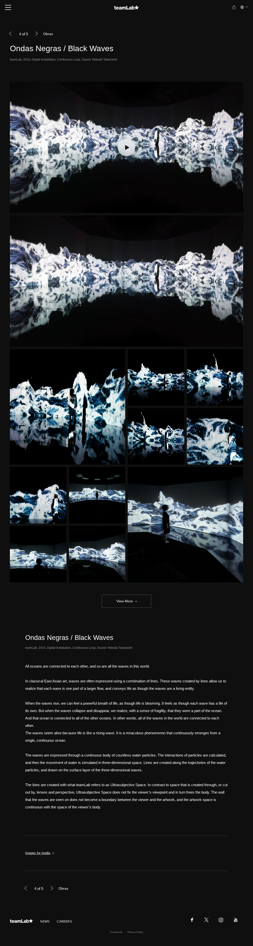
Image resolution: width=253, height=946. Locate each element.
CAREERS (64, 921)
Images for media (37, 853)
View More (124, 601)
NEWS (44, 921)
